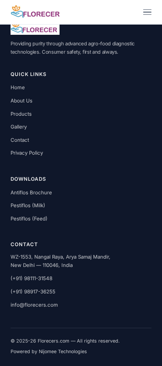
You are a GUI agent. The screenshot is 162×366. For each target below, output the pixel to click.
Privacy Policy (27, 153)
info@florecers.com (34, 305)
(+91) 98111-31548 (31, 278)
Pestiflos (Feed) (29, 219)
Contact (20, 140)
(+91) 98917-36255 (33, 291)
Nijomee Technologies (63, 351)
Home (18, 87)
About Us (21, 101)
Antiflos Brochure (31, 192)
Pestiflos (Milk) (28, 205)
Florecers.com (53, 341)
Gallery (19, 127)
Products (21, 114)
